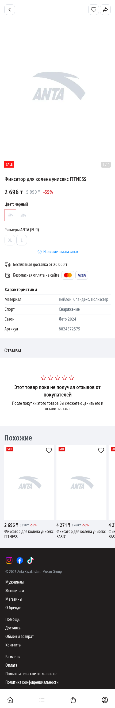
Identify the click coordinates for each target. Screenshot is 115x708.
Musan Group (52, 571)
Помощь (12, 619)
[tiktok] (30, 560)
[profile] (105, 700)
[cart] (73, 700)
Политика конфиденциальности (32, 682)
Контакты (13, 645)
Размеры (12, 657)
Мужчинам (14, 582)
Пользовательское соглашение (30, 674)
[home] (10, 700)
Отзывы (12, 350)
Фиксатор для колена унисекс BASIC (81, 534)
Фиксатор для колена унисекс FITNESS (28, 534)
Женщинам (14, 591)
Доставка (13, 628)
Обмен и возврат (19, 636)
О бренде (13, 608)
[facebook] (20, 560)
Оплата (11, 665)
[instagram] (9, 560)
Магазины (13, 599)
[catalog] (42, 700)
